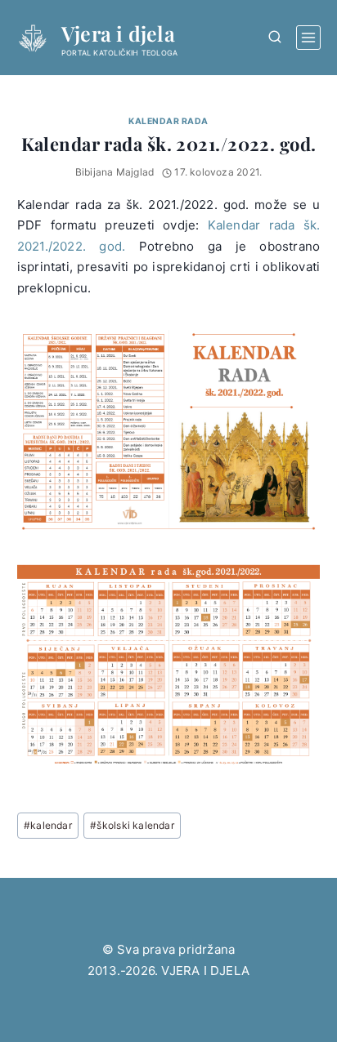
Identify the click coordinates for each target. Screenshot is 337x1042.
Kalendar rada (168, 121)
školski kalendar (132, 825)
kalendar (48, 825)
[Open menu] (308, 37)
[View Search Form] (274, 37)
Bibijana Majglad (114, 172)
